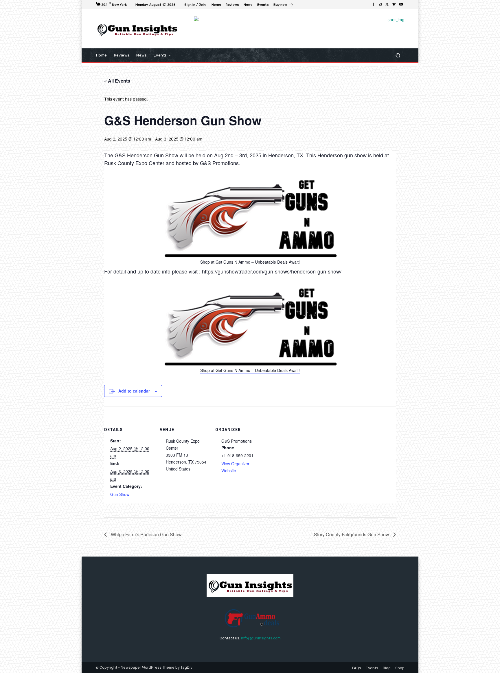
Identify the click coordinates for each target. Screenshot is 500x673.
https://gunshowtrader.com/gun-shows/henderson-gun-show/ (271, 271)
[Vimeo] (394, 4)
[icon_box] (283, 5)
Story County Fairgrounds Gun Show (352, 534)
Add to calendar (134, 391)
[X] (387, 4)
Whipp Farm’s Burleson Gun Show (146, 534)
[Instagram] (380, 4)
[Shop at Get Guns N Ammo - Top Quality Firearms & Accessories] (250, 256)
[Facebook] (373, 4)
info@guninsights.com (261, 638)
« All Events (117, 80)
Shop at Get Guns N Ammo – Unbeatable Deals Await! (250, 262)
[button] (398, 55)
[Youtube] (401, 4)
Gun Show (119, 494)
